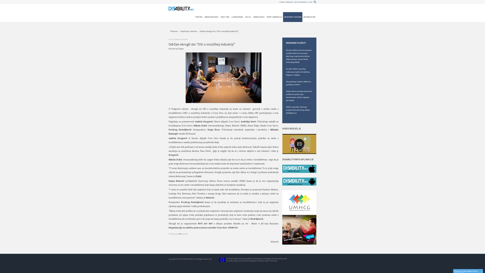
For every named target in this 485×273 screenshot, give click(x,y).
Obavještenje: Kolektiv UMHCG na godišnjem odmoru (298, 83)
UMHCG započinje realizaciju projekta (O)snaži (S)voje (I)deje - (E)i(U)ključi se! (298, 110)
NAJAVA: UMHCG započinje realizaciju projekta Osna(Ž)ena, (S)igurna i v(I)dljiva (298, 72)
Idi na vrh (274, 241)
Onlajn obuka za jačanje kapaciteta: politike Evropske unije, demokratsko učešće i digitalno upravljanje (299, 95)
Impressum (289, 2)
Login (310, 2)
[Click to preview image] (223, 77)
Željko (181, 48)
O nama (282, 2)
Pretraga (314, 2)
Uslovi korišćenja (300, 2)
